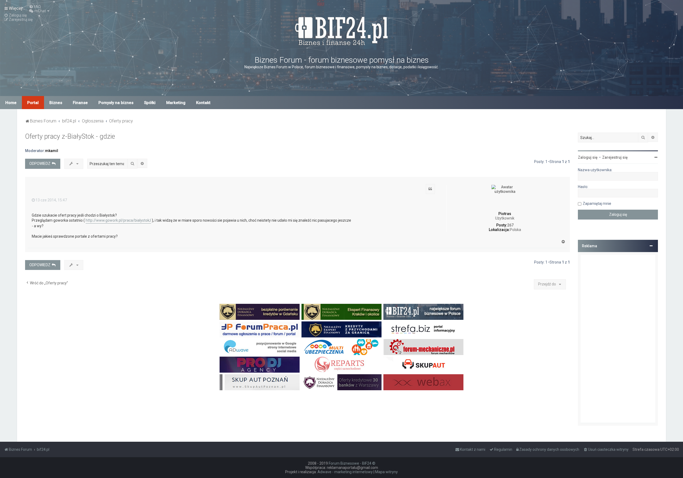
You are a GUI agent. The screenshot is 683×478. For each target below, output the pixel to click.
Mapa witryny (386, 472)
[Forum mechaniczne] (423, 347)
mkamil (51, 151)
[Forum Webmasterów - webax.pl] (423, 382)
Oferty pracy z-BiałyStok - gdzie (70, 136)
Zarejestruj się (615, 157)
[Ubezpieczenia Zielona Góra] (341, 347)
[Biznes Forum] (341, 30)
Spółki (150, 102)
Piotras (504, 214)
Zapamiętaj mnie (597, 203)
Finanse (80, 102)
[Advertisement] (618, 339)
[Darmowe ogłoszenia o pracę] (259, 329)
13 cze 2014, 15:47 (51, 200)
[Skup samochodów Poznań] (259, 382)
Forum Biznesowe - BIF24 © (352, 463)
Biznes (55, 102)
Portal (33, 102)
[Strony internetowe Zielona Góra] (259, 347)
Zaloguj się (588, 157)
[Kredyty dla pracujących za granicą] (341, 329)
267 (510, 225)
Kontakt (203, 102)
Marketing (175, 102)
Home (11, 102)
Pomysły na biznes (115, 102)
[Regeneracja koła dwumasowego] (341, 364)
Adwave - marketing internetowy (345, 472)
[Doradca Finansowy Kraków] (341, 312)
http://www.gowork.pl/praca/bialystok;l (118, 220)
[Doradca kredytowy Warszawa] (341, 382)
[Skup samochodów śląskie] (423, 364)
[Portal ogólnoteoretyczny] (423, 329)
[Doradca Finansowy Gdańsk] (259, 312)
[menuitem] (35, 7)
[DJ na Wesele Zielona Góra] (259, 364)
